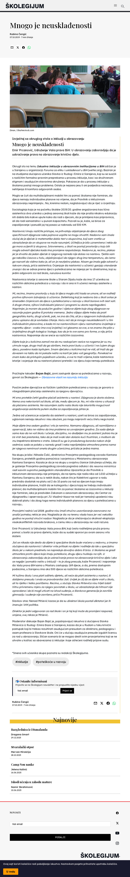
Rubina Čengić (18, 34)
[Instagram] (117, 847)
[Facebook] (117, 816)
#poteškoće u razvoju (51, 662)
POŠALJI (60, 837)
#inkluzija (21, 662)
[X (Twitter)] (117, 827)
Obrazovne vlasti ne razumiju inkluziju (65, 377)
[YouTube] (117, 837)
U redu (10, 871)
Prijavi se (67, 690)
